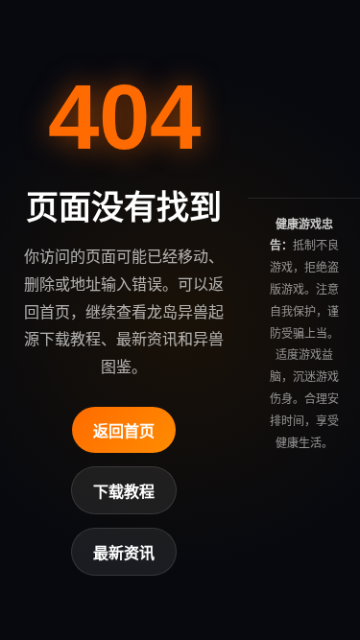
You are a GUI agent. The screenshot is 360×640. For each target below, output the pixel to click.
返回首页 (124, 431)
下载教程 (124, 492)
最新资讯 (124, 553)
